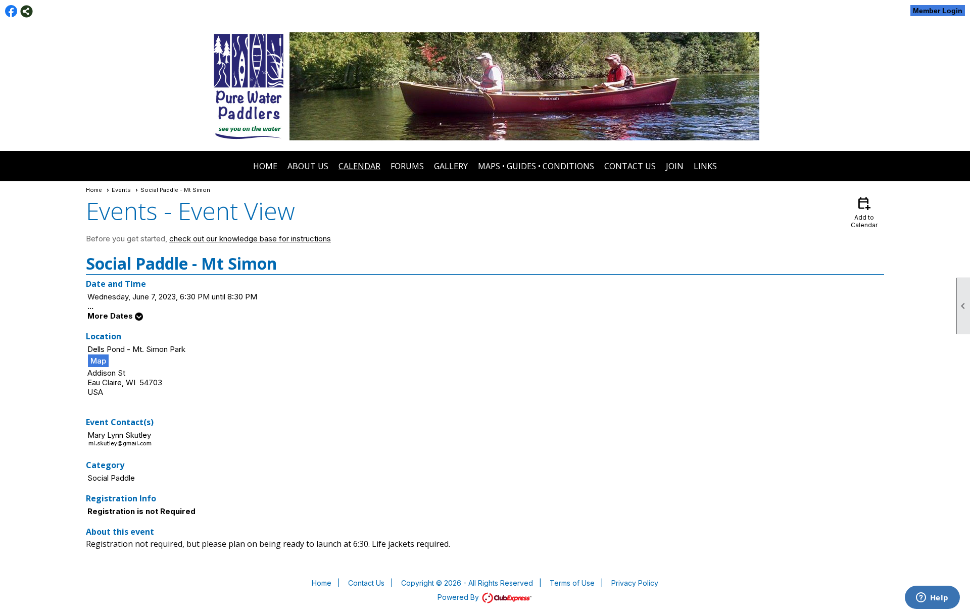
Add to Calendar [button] (864, 212)
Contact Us (630, 166)
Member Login (937, 11)
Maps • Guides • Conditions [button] (536, 166)
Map (98, 361)
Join (675, 166)
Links (705, 166)
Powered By (459, 597)
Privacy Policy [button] (634, 583)
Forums (407, 166)
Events (121, 189)
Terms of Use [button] (572, 583)
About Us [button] (307, 166)
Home (265, 166)
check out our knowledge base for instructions (250, 238)
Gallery (451, 166)
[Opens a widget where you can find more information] (932, 598)
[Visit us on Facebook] (11, 11)
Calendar (359, 166)
